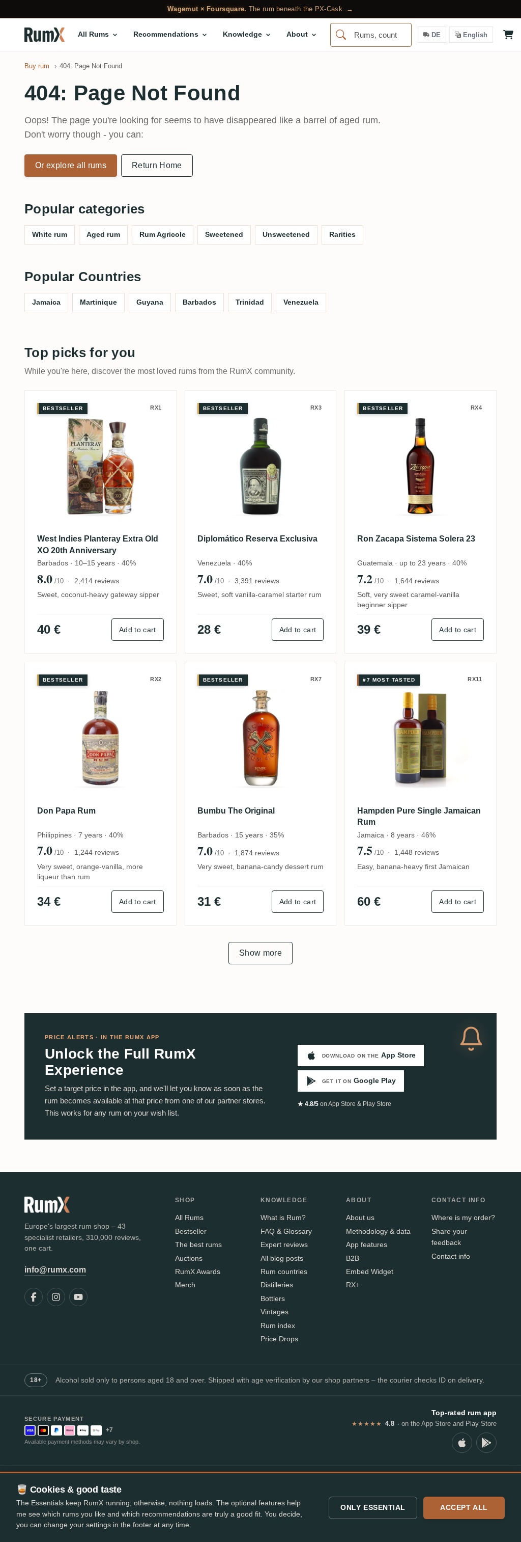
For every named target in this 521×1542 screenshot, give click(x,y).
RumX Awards (197, 1271)
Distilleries (276, 1285)
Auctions (188, 1258)
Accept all (464, 1507)
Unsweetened (286, 234)
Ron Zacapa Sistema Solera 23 (416, 538)
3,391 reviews (257, 581)
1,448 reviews (416, 852)
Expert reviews (284, 1244)
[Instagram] (56, 1297)
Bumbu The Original (236, 810)
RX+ (353, 1285)
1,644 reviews (416, 581)
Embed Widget (369, 1271)
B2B (352, 1258)
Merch (185, 1285)
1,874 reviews (257, 853)
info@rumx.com (55, 1269)
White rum (49, 234)
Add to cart (137, 630)
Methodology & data (378, 1231)
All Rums (189, 1217)
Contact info (450, 1256)
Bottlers (272, 1298)
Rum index (277, 1325)
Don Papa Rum (66, 810)
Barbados (199, 302)
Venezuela (301, 302)
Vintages (274, 1312)
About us (360, 1217)
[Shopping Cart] (508, 34)
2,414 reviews (96, 581)
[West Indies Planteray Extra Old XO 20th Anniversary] (100, 466)
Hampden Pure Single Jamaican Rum (419, 816)
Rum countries (283, 1271)
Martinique (98, 302)
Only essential (373, 1507)
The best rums (198, 1244)
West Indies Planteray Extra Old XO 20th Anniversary (97, 544)
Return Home (157, 165)
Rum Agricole (162, 234)
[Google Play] (486, 1442)
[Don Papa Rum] (100, 737)
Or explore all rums (70, 165)
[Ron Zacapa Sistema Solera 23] (420, 466)
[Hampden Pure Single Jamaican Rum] (420, 737)
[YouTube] (78, 1297)
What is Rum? (283, 1217)
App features (366, 1244)
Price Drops (279, 1339)
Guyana (149, 302)
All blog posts (281, 1258)
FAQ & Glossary (286, 1231)
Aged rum (103, 234)
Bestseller (191, 1231)
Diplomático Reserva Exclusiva (257, 538)
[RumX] (44, 35)
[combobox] (371, 35)
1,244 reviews (96, 852)
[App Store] (462, 1442)
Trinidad (250, 302)
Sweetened (224, 234)
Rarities (342, 234)
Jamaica (46, 302)
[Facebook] (33, 1297)
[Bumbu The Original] (260, 737)
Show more (260, 953)
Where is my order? (463, 1217)
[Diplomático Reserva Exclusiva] (260, 466)
